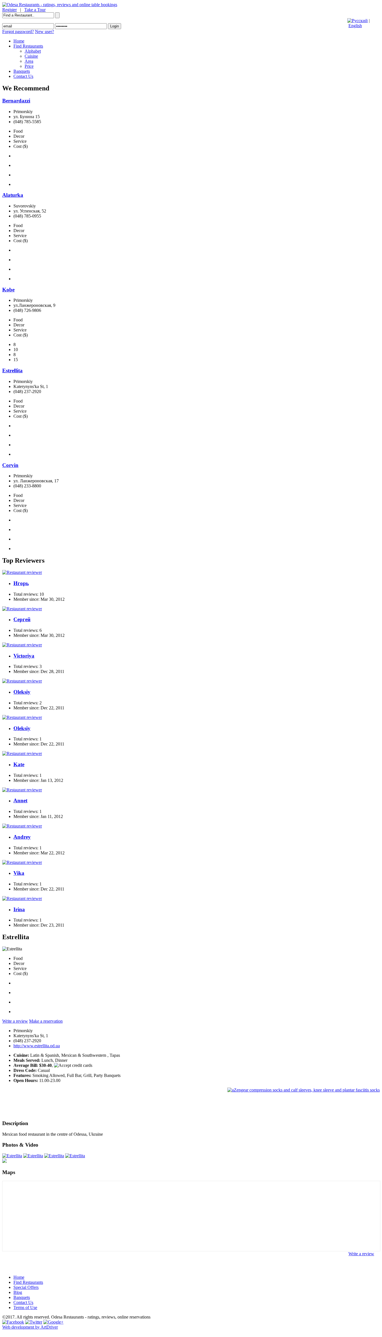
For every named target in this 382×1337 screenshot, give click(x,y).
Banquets (21, 71)
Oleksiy (21, 692)
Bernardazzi (16, 101)
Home (18, 41)
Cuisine (31, 56)
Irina (19, 909)
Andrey (22, 837)
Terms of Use (25, 1307)
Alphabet (33, 51)
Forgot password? (18, 31)
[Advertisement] (314, 1105)
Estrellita (12, 370)
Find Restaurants (28, 46)
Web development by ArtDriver (30, 1327)
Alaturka (12, 195)
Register (9, 9)
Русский (360, 20)
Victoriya (23, 656)
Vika (18, 873)
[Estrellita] (12, 1155)
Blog (17, 1292)
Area (29, 61)
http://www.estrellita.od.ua (36, 1045)
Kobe (8, 290)
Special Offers (26, 1287)
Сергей (21, 619)
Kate (18, 764)
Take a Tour (35, 9)
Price (29, 66)
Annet (20, 800)
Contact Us (23, 76)
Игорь (21, 583)
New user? (44, 31)
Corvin (10, 465)
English (355, 25)
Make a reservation (46, 1021)
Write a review (15, 1021)
